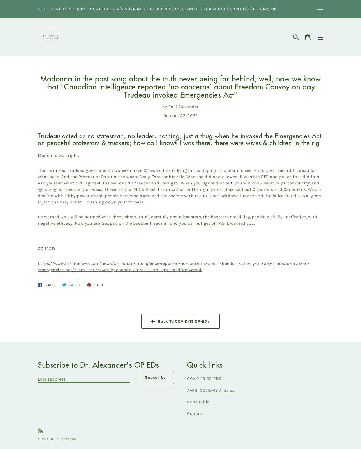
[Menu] (320, 37)
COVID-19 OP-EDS (204, 378)
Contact (195, 413)
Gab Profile (198, 401)
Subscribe (155, 377)
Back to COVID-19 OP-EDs (184, 321)
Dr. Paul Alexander (63, 439)
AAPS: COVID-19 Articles (210, 390)
